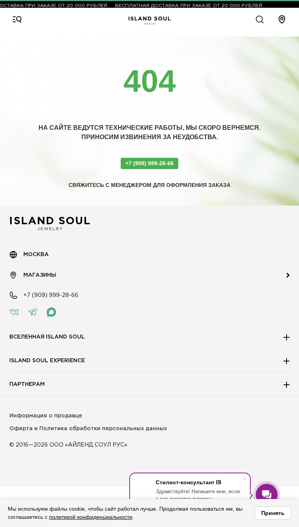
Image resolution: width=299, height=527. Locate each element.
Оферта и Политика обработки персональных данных (88, 428)
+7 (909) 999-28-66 (149, 163)
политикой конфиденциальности (90, 517)
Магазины (39, 275)
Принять (273, 513)
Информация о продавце (45, 416)
